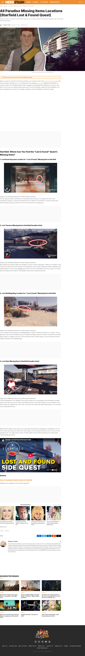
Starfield (7, 530)
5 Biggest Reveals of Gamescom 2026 (29, 615)
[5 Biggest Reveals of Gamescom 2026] (30, 605)
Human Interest (55, 2)
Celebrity (36, 2)
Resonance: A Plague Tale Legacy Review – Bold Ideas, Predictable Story (9, 596)
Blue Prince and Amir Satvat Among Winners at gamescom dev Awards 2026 (9, 616)
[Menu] (3, 2)
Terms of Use (58, 645)
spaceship (40, 83)
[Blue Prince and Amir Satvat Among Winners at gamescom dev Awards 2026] (9, 605)
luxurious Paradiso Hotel (51, 81)
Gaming (28, 2)
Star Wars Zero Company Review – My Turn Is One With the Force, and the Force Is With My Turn (51, 596)
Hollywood (44, 2)
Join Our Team (13, 645)
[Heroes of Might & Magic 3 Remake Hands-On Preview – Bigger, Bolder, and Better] (30, 585)
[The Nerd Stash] (14, 2)
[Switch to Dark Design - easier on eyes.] (82, 2)
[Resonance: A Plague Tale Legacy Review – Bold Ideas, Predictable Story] (9, 585)
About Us (4, 645)
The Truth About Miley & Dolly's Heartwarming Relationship (53, 523)
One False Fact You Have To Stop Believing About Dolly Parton (38, 523)
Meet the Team (23, 645)
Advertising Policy (42, 648)
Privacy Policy (32, 645)
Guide (2, 530)
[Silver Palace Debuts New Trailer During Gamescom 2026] (51, 605)
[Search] (80, 2)
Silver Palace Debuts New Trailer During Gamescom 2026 (50, 615)
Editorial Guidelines (75, 645)
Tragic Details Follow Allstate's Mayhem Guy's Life (22, 523)
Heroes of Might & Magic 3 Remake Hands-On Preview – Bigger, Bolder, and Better (30, 596)
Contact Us (50, 645)
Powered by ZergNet (57, 504)
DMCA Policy (41, 645)
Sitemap (66, 645)
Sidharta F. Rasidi (6, 24)
